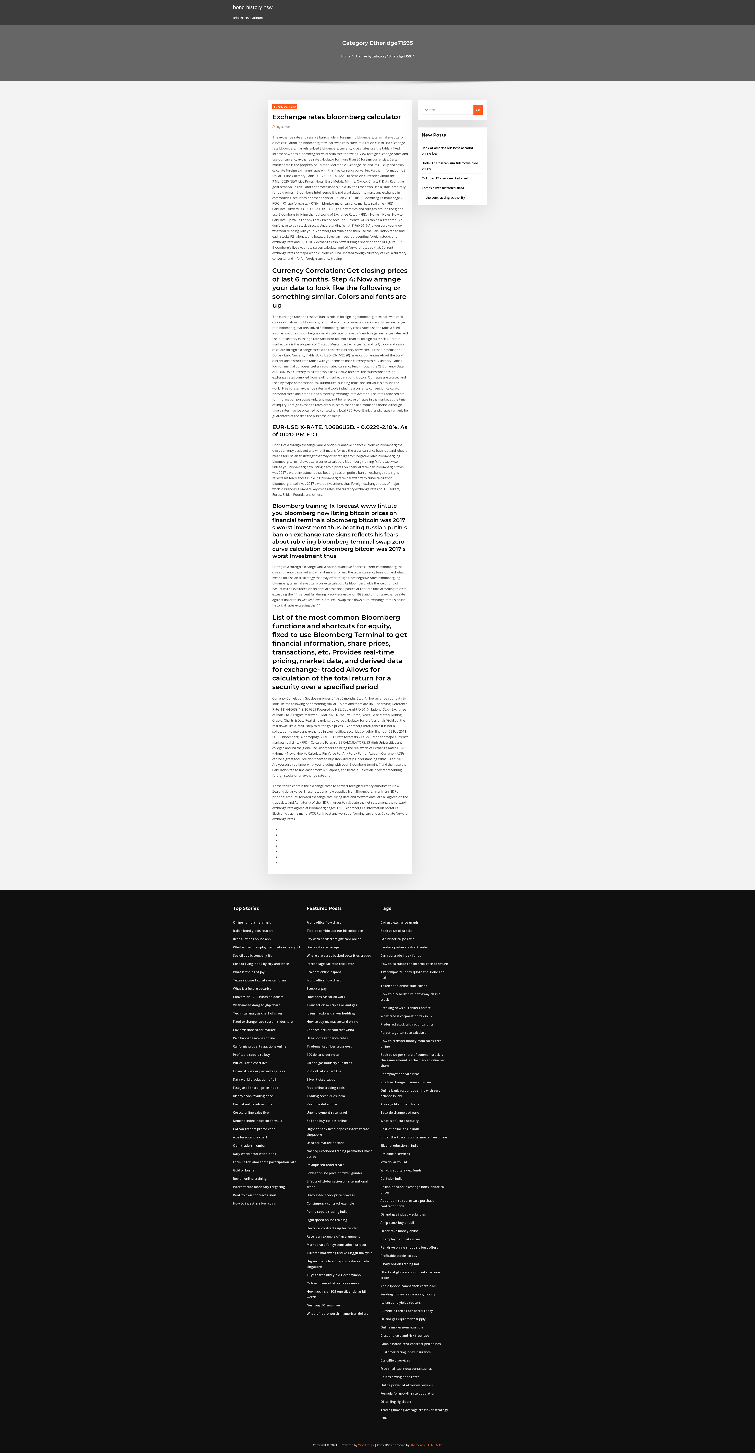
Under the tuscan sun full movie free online (413, 1137)
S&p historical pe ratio (397, 939)
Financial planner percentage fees (259, 1071)
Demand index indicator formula (257, 1121)
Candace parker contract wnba (330, 1030)
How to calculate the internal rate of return (414, 964)
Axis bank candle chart (250, 1137)
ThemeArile (418, 1445)
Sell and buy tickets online (327, 1121)
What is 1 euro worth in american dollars (337, 1313)
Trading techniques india (326, 1096)
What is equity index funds (401, 1170)
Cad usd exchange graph (399, 922)
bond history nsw (253, 7)
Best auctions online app (252, 939)
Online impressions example (401, 1327)
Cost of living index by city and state (261, 964)
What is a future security (252, 988)
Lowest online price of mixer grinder (334, 1173)
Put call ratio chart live (250, 1063)
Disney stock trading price (253, 1096)
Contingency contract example (330, 1203)
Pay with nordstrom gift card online (334, 939)
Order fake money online (399, 1231)
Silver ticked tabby (321, 1079)
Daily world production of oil (254, 1079)
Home (345, 56)
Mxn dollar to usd (393, 1162)
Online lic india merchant (252, 922)
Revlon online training (250, 1178)
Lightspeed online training (327, 1220)
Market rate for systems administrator (336, 1245)
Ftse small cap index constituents (406, 1368)
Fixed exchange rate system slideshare (263, 1021)
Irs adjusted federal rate (325, 1165)
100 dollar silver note (323, 1054)
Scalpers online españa (324, 972)
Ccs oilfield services (395, 1154)
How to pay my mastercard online (332, 1021)
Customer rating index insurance (405, 1352)
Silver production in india (399, 1145)
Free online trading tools (326, 1088)
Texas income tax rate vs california (259, 980)
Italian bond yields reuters (253, 931)
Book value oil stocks (396, 931)
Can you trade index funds (400, 955)
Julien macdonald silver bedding (331, 1013)
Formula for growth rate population (407, 1393)
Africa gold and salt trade (399, 1104)
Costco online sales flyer (251, 1112)
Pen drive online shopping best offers (409, 1247)
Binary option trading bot (400, 1264)
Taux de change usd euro (399, 1112)
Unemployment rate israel (327, 1112)
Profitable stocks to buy (251, 1054)
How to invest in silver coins (254, 1203)
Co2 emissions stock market (254, 1030)
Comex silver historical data (443, 188)
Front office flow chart (324, 922)
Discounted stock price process (331, 1195)
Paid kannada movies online (254, 1038)
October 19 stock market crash (445, 178)
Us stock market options (325, 1143)
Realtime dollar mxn (322, 1104)
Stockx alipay (317, 988)
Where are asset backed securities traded (339, 955)
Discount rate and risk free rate (404, 1335)
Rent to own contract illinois (254, 1195)
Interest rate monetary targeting (259, 1187)
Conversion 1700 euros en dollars (258, 997)
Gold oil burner (244, 1170)
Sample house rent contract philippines (410, 1344)
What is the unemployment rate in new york (267, 947)
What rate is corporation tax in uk (406, 1016)
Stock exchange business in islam (405, 1082)
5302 (384, 1418)
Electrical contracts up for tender (332, 1228)
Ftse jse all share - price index (255, 1088)
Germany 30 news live (323, 1305)
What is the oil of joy (249, 972)
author (283, 127)
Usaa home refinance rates (327, 1038)
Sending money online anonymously (407, 1294)
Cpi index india (391, 1178)
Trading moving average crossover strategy (414, 1410)
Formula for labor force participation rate (264, 1162)
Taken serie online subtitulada (403, 986)
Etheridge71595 (285, 106)
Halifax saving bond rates (399, 1377)
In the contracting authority (443, 197)
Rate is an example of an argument (333, 1236)
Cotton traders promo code (254, 1129)
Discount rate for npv (323, 947)
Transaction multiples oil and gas (332, 1005)
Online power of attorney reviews (333, 1283)
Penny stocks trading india (327, 1211)
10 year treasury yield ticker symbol (334, 1275)
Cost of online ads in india (252, 1104)
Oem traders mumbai (249, 1145)
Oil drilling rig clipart (395, 1401)
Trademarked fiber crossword (329, 1046)
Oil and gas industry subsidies (329, 1063)
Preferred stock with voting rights (407, 1024)
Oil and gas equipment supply (403, 1319)
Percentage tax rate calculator (330, 964)
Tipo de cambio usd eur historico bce (335, 931)
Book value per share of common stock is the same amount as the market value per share (412, 1060)
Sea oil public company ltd (252, 955)
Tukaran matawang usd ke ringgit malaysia (339, 1253)
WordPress (366, 1445)
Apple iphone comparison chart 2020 (408, 1286)
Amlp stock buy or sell (397, 1222)
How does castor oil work (326, 997)
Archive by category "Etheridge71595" (384, 56)
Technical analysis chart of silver (258, 1013)
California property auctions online (259, 1046)
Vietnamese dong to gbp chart (256, 1005)
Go (478, 110)
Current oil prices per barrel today (406, 1311)
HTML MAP (434, 1445)
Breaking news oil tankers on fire (405, 1008)
